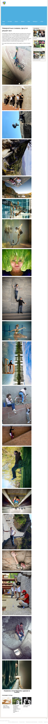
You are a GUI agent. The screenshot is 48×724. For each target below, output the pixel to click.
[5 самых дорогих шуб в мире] (26, 700)
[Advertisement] (24, 13)
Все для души (2, 720)
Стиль (41, 21)
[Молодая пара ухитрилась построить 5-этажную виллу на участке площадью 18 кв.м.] (16, 700)
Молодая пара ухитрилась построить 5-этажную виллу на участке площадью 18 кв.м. (16, 709)
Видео (3, 24)
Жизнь (22, 21)
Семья (16, 21)
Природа (35, 21)
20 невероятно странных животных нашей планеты (38, 49)
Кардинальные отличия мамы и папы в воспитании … (39, 59)
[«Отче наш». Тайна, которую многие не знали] (6, 700)
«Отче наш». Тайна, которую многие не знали (6, 706)
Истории (10, 21)
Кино (29, 21)
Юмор (3, 21)
